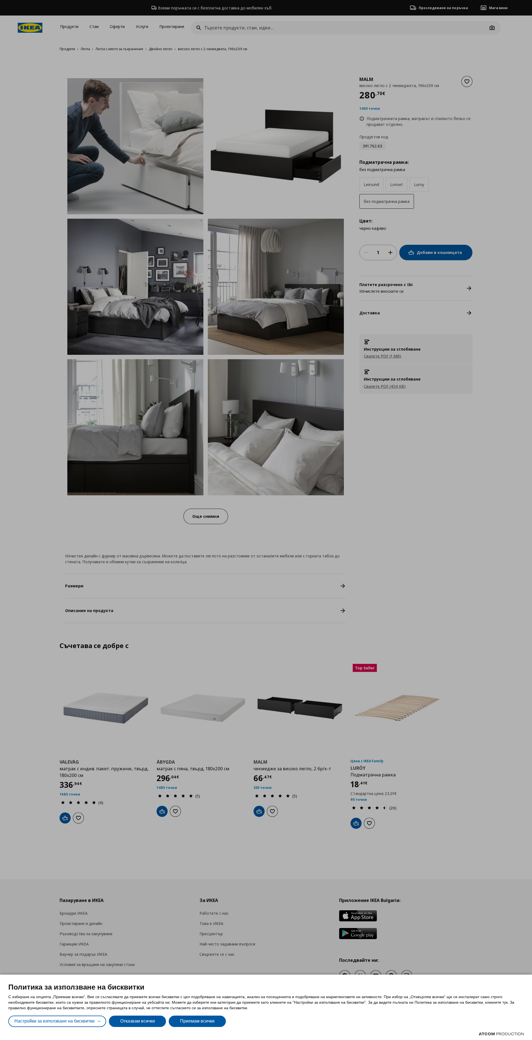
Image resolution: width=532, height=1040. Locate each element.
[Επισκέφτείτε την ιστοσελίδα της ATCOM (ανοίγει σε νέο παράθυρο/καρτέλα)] (501, 1034)
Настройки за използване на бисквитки (54, 1021)
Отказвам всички (137, 1021)
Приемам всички (197, 1021)
